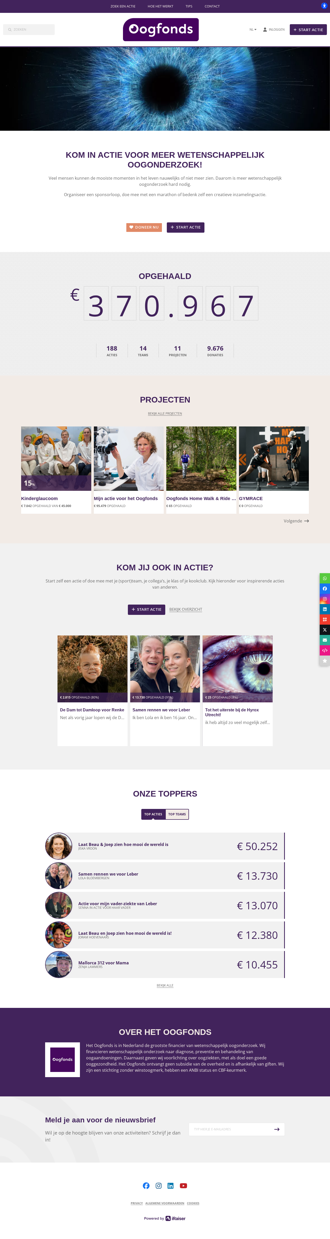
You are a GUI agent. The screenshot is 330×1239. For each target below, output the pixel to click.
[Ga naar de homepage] (165, 29)
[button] (296, 521)
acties (111, 350)
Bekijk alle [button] (165, 985)
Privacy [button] (137, 1203)
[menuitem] (123, 6)
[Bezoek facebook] (146, 1185)
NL (251, 29)
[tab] (153, 814)
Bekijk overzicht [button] (185, 609)
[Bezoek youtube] (183, 1185)
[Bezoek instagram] (159, 1185)
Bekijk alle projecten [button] (165, 413)
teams (143, 350)
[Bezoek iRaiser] (165, 1218)
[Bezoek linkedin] (171, 1185)
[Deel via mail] (325, 640)
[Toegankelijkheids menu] (324, 6)
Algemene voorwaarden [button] (164, 1203)
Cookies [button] (193, 1203)
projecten (178, 350)
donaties (215, 350)
